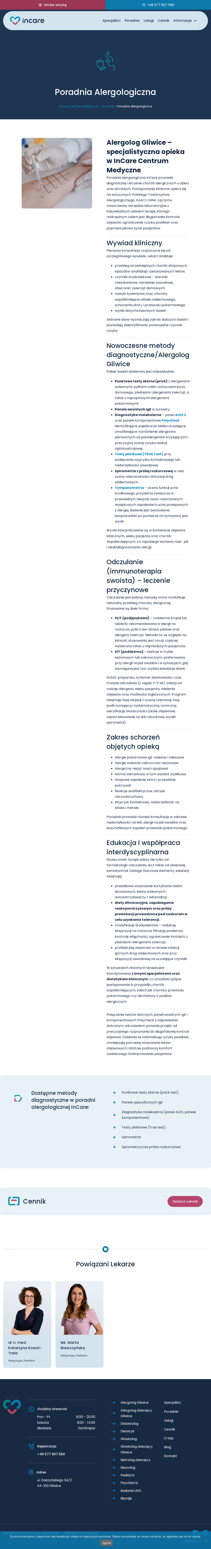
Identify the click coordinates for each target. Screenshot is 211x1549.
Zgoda (106, 1542)
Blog (167, 1447)
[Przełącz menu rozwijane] (195, 20)
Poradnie (132, 20)
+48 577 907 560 (51, 1454)
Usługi (149, 20)
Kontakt (170, 1456)
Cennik (163, 20)
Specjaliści (112, 20)
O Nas (168, 1438)
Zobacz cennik (185, 1201)
